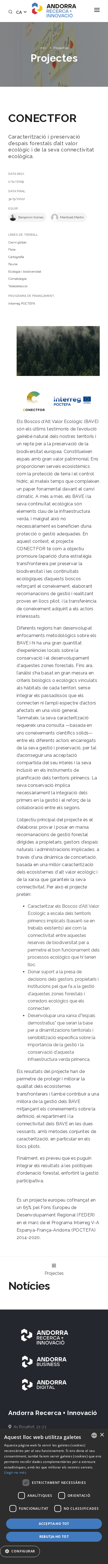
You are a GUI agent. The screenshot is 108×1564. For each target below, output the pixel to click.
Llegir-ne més (15, 1472)
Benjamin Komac (30, 217)
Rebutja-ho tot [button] (54, 1536)
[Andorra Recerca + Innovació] (54, 10)
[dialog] (54, 1496)
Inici (43, 48)
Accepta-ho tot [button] (54, 1523)
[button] (22, 1551)
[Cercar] (11, 12)
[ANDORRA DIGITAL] (44, 1384)
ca (19, 12)
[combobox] (94, 1435)
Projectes (61, 48)
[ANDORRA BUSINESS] (44, 1361)
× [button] (102, 1435)
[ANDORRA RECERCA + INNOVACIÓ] (44, 1336)
